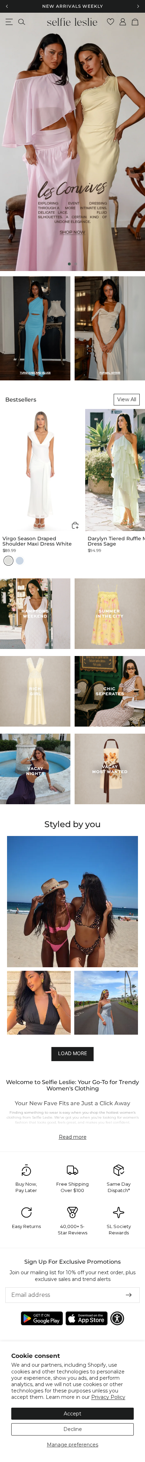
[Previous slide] (11, 142)
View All (126, 399)
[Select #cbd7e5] (20, 561)
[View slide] (72, 142)
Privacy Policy (108, 1397)
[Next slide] (133, 142)
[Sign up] (129, 1295)
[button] (75, 525)
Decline (72, 1429)
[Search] (21, 22)
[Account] (123, 22)
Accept (72, 1413)
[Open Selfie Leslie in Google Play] (42, 1318)
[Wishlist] (111, 22)
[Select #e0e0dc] (8, 561)
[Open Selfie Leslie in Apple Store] (86, 1318)
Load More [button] (72, 1054)
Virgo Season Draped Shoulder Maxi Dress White (37, 541)
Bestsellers (20, 399)
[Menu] (9, 22)
